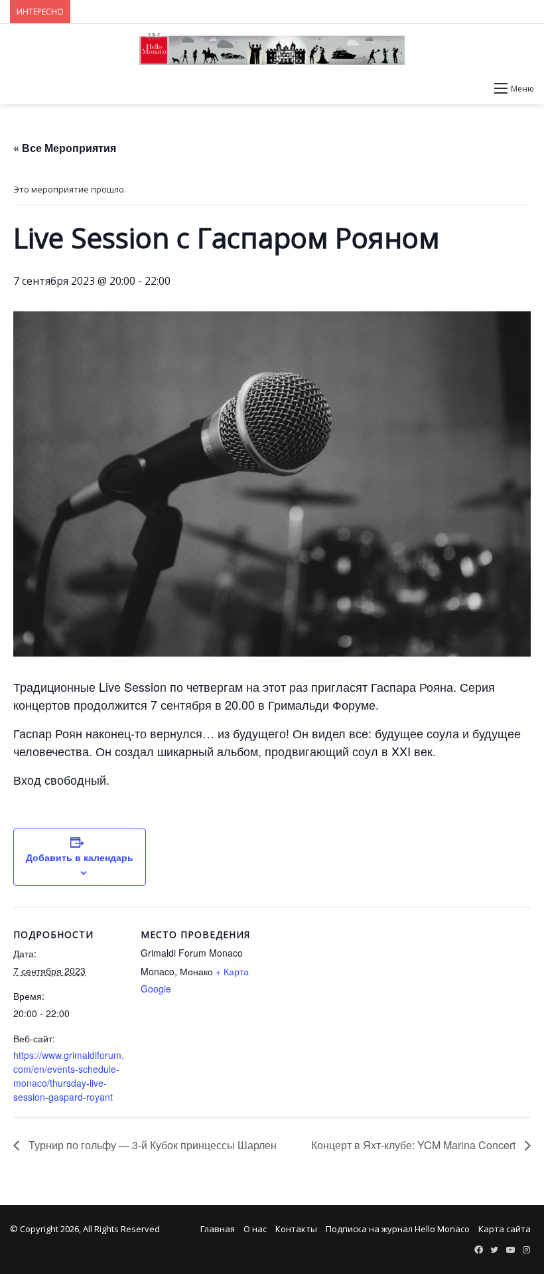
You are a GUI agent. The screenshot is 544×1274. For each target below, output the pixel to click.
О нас (255, 1229)
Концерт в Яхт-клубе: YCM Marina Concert (414, 1145)
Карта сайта (504, 1229)
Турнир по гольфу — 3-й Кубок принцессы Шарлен (151, 1145)
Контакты (296, 1229)
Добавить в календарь (79, 857)
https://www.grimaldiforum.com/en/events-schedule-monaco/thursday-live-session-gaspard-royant (68, 1075)
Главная (217, 1229)
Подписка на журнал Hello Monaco (398, 1229)
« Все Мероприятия (64, 147)
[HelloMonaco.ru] (272, 49)
